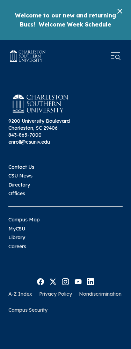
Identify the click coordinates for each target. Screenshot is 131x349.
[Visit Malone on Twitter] (53, 281)
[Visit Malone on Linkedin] (90, 281)
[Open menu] (116, 56)
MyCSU (16, 229)
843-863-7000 (25, 135)
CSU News (20, 176)
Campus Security (28, 310)
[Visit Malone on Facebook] (40, 281)
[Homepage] (27, 56)
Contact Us (21, 167)
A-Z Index (20, 294)
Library (16, 237)
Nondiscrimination (100, 294)
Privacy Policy (55, 294)
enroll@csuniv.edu (29, 142)
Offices (16, 193)
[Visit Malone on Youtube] (78, 281)
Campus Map (24, 220)
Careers (17, 246)
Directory (19, 185)
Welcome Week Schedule (75, 24)
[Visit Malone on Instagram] (65, 281)
